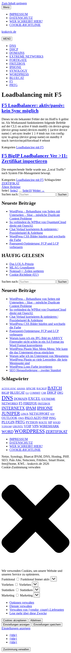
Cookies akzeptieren (14, 620)
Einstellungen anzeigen (16, 624)
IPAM (31, 407)
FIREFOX (30, 403)
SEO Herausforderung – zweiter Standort (35, 370)
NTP (52, 414)
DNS (12, 45)
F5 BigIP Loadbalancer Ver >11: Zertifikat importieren (34, 158)
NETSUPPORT (39, 413)
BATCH (55, 387)
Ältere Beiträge (11, 187)
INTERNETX (13, 408)
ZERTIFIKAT (11, 183)
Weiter (39, 190)
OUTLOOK (9, 418)
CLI (27, 393)
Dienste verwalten (20, 606)
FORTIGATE (18, 60)
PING (52, 418)
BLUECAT (16, 78)
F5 (11, 81)
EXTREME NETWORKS (26, 56)
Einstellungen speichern (47, 624)
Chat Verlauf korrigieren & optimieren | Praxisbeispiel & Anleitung (33, 231)
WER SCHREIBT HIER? (26, 21)
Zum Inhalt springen (14, 3)
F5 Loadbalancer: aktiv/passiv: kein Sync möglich (33, 108)
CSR (43, 393)
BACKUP (41, 388)
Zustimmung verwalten (16, 649)
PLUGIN (8, 422)
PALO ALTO (33, 418)
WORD (7, 431)
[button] (35, 519)
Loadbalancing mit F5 (30, 147)
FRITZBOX (17, 63)
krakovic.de (9, 31)
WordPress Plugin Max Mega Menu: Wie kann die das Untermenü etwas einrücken (38, 350)
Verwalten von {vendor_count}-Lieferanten (36, 609)
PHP (45, 418)
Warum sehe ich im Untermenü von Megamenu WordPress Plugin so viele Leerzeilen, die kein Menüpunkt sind (38, 359)
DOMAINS (16, 53)
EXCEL (34, 399)
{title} (13, 635)
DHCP (13, 49)
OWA (21, 418)
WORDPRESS (19, 74)
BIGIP (5, 392)
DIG (60, 393)
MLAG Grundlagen (22, 267)
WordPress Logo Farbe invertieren (30, 366)
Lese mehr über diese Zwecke (28, 613)
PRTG (13, 85)
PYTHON (32, 422)
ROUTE (43, 422)
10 (27, 190)
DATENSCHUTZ (21, 17)
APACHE (31, 388)
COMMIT (35, 393)
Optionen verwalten (21, 602)
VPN (35, 426)
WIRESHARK (49, 426)
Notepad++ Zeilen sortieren (26, 271)
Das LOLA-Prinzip (21, 264)
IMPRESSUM (18, 14)
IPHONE (15, 67)
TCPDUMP (7, 426)
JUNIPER (11, 413)
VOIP (27, 426)
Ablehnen (35, 620)
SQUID (56, 422)
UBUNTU (18, 426)
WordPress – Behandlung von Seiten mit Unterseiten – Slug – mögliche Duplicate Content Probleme (34, 215)
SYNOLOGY (18, 70)
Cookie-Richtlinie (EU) (24, 274)
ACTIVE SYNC (9, 389)
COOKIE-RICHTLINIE (25, 25)
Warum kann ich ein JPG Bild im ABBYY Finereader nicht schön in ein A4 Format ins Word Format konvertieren (36, 341)
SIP (50, 422)
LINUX (24, 414)
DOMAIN (20, 399)
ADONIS (21, 389)
